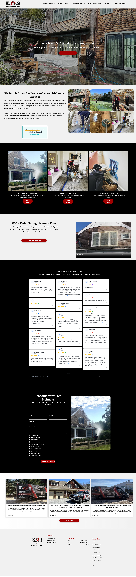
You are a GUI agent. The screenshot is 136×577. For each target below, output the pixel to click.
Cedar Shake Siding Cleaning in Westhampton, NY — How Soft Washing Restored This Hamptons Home (69, 506)
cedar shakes (30, 229)
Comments (32, 427)
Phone (51, 415)
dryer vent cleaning (24, 106)
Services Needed (33, 435)
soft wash (50, 229)
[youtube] (41, 546)
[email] (43, 546)
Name (30, 410)
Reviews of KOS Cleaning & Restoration (38, 376)
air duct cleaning (9, 106)
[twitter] (39, 546)
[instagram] (34, 546)
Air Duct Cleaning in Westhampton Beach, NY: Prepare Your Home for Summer (112, 506)
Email (30, 415)
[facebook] (31, 546)
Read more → (11, 515)
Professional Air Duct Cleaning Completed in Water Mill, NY (26, 505)
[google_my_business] (36, 546)
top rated (21, 118)
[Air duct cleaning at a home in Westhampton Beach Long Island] (112, 491)
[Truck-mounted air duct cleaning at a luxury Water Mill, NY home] (26, 491)
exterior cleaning (49, 103)
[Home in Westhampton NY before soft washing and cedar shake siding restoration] (69, 491)
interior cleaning (60, 103)
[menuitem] (49, 3)
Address (31, 421)
